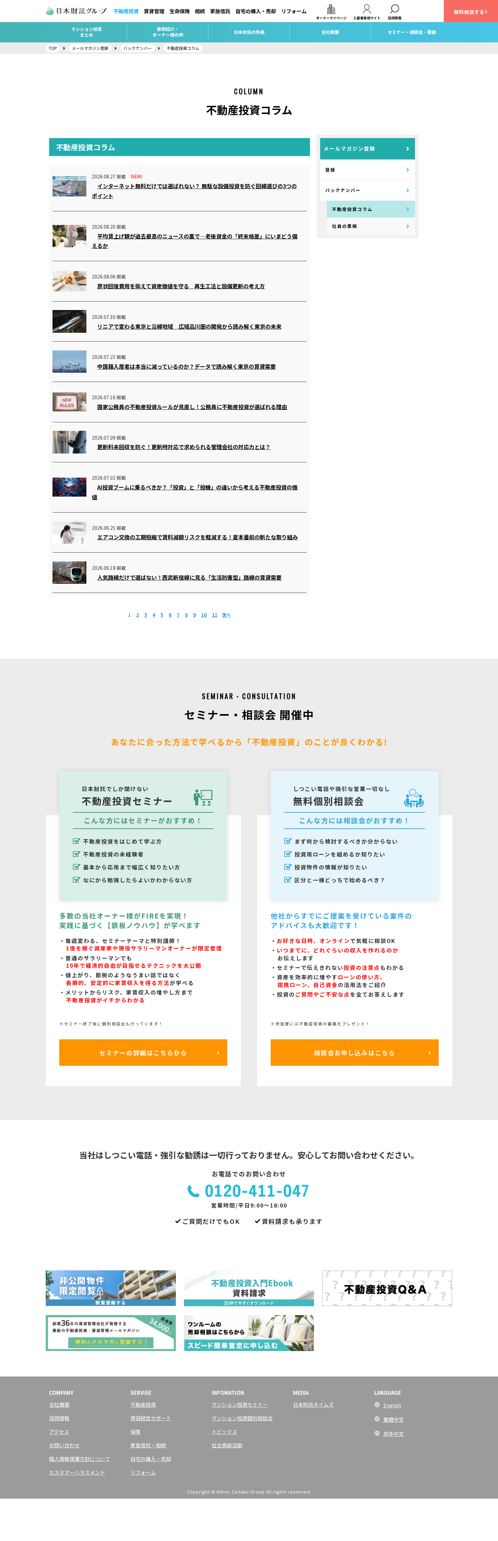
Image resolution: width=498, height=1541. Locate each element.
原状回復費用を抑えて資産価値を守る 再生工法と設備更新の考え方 (181, 286)
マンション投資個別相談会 (242, 1418)
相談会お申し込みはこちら (354, 1052)
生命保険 (179, 11)
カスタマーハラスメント (77, 1472)
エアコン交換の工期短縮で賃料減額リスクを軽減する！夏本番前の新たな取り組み (197, 537)
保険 (135, 1431)
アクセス (59, 1431)
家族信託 (220, 11)
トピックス (224, 1431)
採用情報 (59, 1418)
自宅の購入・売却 (255, 11)
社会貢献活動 (227, 1445)
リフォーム (294, 11)
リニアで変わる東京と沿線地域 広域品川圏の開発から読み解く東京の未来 (189, 326)
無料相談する (469, 11)
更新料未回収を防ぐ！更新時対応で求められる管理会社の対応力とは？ (184, 447)
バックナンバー (343, 190)
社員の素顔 (344, 226)
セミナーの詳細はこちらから (143, 1052)
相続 (200, 11)
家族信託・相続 (148, 1445)
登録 (330, 170)
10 (204, 615)
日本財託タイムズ (313, 1404)
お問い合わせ (64, 1445)
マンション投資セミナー (240, 1404)
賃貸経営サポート (150, 1418)
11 (214, 615)
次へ (226, 615)
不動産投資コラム (352, 209)
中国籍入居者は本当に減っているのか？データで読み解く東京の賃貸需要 (186, 366)
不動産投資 (126, 11)
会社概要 (59, 1404)
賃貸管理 (154, 11)
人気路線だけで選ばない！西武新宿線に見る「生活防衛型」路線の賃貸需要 (189, 577)
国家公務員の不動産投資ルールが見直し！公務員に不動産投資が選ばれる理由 (192, 407)
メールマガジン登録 (349, 148)
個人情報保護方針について (79, 1458)
